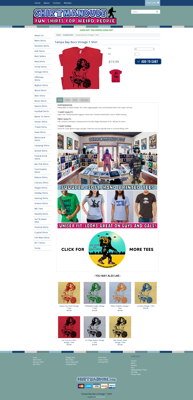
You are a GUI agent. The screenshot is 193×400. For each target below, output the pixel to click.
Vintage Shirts (41, 72)
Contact (57, 3)
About (47, 3)
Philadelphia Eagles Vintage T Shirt (94, 307)
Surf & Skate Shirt (40, 220)
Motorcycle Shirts (40, 139)
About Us (39, 35)
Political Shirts (41, 227)
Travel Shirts (41, 127)
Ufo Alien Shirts (42, 237)
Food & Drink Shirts (41, 157)
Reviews (67, 3)
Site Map (134, 372)
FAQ (67, 100)
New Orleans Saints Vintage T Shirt (120, 341)
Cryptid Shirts (41, 232)
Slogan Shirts (41, 187)
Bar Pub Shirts (41, 164)
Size (75, 100)
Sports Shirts (41, 106)
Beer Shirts (40, 95)
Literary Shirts (41, 182)
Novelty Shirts (41, 214)
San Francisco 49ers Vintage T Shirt (69, 341)
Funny (37, 248)
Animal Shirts (41, 150)
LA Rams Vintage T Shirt (145, 306)
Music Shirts (40, 101)
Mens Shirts (40, 40)
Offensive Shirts (39, 78)
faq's (132, 367)
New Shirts (40, 61)
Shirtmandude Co (100, 397)
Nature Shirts (41, 177)
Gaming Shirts (41, 198)
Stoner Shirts (41, 121)
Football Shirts (42, 111)
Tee (60, 100)
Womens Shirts (42, 45)
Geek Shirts (40, 132)
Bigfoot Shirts (41, 85)
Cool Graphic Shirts (41, 170)
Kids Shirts (40, 51)
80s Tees (39, 208)
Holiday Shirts (41, 193)
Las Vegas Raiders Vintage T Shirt (94, 341)
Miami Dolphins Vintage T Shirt (120, 307)
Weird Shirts (40, 90)
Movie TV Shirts (42, 116)
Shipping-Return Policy (139, 370)
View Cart (151, 2)
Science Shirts (41, 203)
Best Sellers (40, 56)
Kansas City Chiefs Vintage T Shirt (69, 307)
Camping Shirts (42, 145)
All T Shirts (40, 242)
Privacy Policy (136, 374)
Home (37, 3)
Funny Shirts (41, 66)
